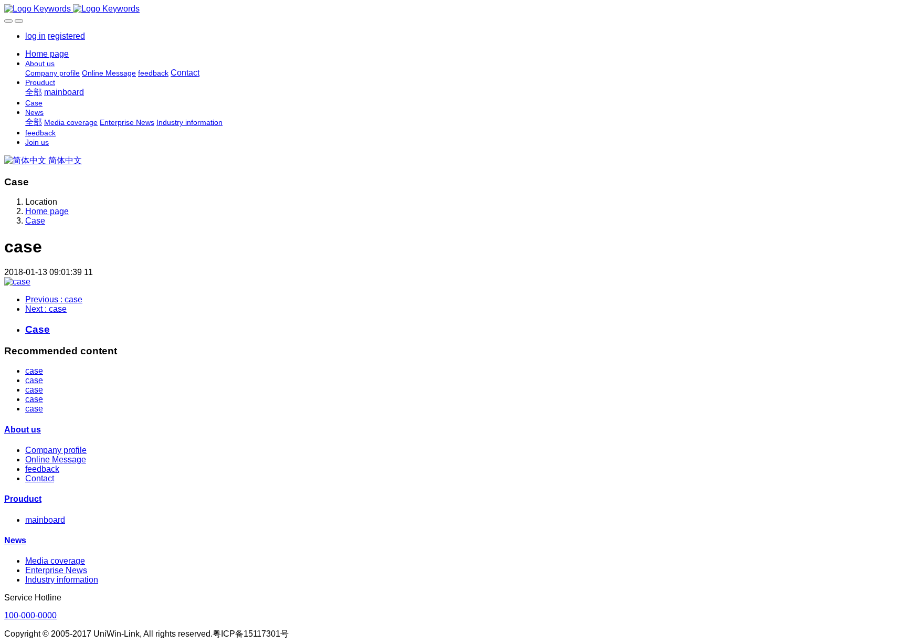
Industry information (61, 579)
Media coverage (55, 560)
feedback (42, 468)
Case (35, 220)
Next (46, 308)
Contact (39, 478)
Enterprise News (56, 570)
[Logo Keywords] (453, 9)
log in (35, 35)
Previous (53, 299)
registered (66, 35)
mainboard (45, 519)
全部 (33, 92)
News (15, 540)
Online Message (55, 459)
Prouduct (22, 498)
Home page (47, 53)
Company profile (56, 450)
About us (22, 429)
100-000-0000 (30, 615)
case (34, 370)
